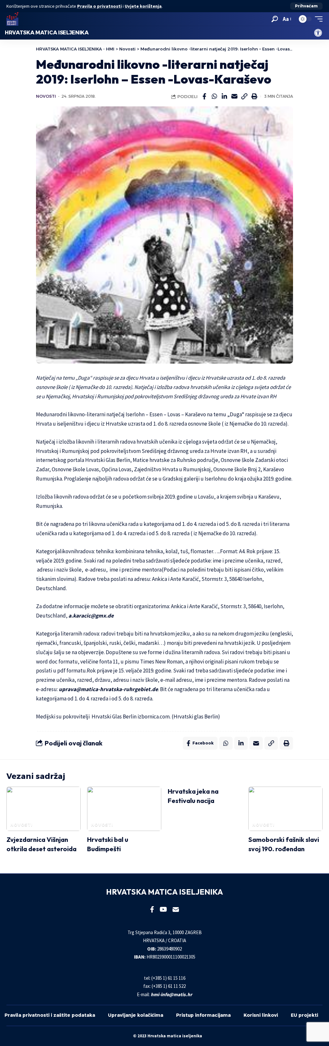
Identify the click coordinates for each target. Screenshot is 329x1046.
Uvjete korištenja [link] (143, 6)
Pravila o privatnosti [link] (99, 6)
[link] (318, 32)
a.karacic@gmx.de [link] (91, 615)
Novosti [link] (46, 96)
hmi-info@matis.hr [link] (171, 994)
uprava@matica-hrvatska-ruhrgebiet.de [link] (108, 689)
